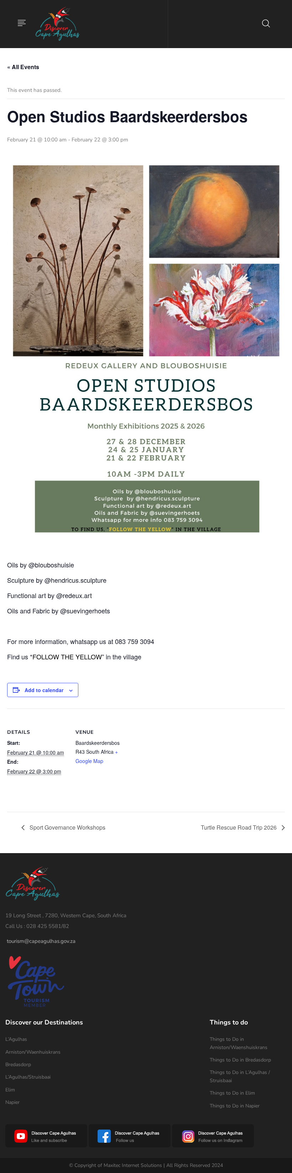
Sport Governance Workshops (66, 827)
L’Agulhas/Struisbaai (28, 1077)
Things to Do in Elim (232, 1093)
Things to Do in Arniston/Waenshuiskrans (238, 1043)
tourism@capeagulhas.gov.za (41, 941)
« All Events (23, 67)
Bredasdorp (18, 1064)
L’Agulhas (16, 1039)
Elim (10, 1089)
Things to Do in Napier (235, 1105)
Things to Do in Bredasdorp (240, 1060)
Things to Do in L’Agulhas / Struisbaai (240, 1076)
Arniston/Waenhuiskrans (33, 1052)
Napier (12, 1102)
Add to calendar (44, 690)
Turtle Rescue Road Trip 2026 (239, 827)
